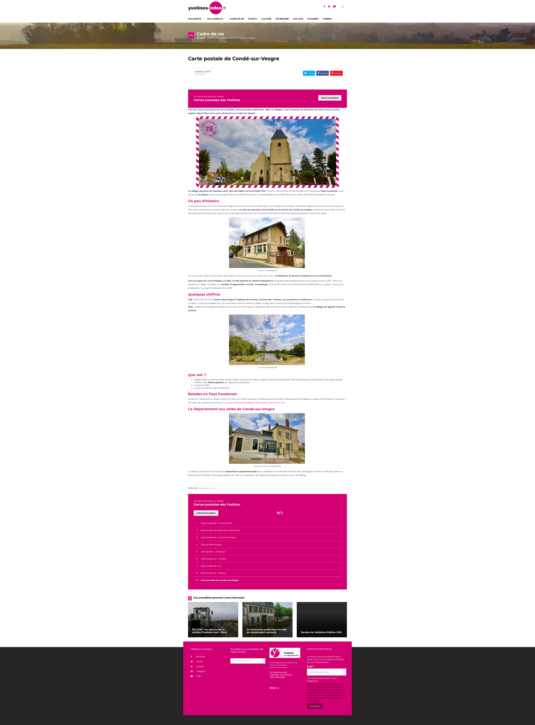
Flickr (198, 676)
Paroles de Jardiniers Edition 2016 (321, 632)
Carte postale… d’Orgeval (213, 551)
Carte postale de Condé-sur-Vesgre (233, 58)
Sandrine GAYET (203, 71)
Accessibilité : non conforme (281, 674)
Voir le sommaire (330, 98)
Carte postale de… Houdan (213, 559)
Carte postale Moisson (211, 544)
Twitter (310, 73)
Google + (337, 73)
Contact (273, 682)
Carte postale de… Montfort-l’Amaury (218, 537)
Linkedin (200, 666)
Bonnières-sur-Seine (207, 488)
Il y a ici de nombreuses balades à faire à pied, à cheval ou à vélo (254, 402)
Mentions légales (276, 685)
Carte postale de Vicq (211, 566)
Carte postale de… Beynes (213, 573)
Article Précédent (206, 513)
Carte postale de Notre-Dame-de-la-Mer (220, 530)
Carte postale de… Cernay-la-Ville (216, 523)
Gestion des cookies (277, 677)
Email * (310, 666)
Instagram (201, 671)
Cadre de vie (213, 38)
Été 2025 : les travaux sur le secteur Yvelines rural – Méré (209, 631)
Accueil (201, 38)
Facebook (323, 73)
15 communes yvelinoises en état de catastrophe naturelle (267, 631)
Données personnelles (278, 672)
